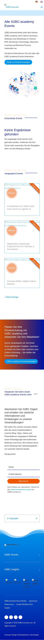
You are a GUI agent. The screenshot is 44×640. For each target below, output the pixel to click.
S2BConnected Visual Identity (15, 601)
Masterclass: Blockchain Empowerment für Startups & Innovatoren (20, 246)
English (7, 608)
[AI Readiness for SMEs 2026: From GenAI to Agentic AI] (22, 193)
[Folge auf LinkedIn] (16, 617)
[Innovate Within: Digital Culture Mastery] (22, 268)
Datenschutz (9, 604)
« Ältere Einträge (11, 297)
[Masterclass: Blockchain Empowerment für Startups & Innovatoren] (22, 230)
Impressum (33, 601)
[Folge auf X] (11, 617)
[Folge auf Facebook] (6, 617)
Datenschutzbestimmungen (21, 489)
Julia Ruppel (34, 635)
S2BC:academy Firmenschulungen (21, 361)
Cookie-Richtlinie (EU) (24, 604)
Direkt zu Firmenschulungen (18, 62)
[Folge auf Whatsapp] (20, 617)
